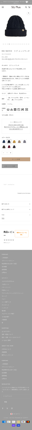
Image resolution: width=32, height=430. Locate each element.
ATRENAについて (6, 349)
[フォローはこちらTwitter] (7, 408)
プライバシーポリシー (8, 261)
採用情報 (4, 269)
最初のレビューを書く (22, 234)
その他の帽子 (5, 317)
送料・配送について (7, 334)
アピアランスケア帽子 (8, 314)
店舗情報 (4, 352)
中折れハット (5, 290)
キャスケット (5, 305)
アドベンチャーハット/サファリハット (12, 293)
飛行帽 (4, 311)
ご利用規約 (5, 258)
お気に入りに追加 (9, 166)
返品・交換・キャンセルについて (11, 337)
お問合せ (4, 272)
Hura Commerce (26, 193)
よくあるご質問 (6, 340)
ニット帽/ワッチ (6, 302)
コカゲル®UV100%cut (8, 281)
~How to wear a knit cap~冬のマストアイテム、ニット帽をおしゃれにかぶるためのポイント (16, 127)
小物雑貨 (4, 320)
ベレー (4, 299)
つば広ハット (5, 284)
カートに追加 (16, 159)
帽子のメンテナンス (7, 355)
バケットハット (6, 287)
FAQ (3, 218)
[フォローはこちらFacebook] (3, 408)
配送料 (9, 59)
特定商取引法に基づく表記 (9, 264)
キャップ (4, 296)
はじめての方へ (6, 331)
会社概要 (4, 266)
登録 (5, 402)
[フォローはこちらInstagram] (12, 408)
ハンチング (5, 308)
